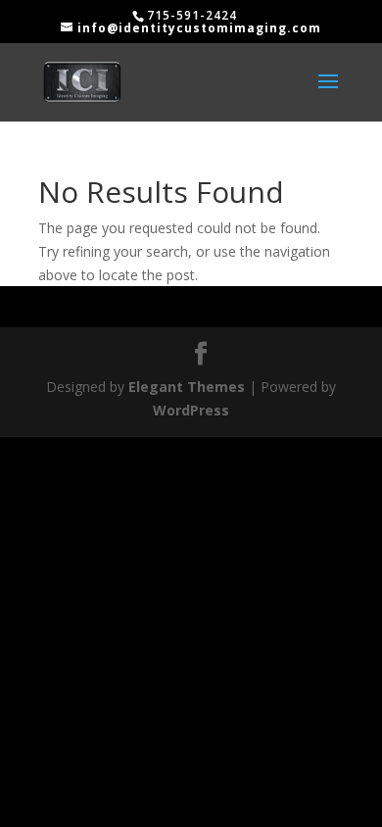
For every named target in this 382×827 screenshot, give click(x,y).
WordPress (191, 410)
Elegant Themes (186, 386)
